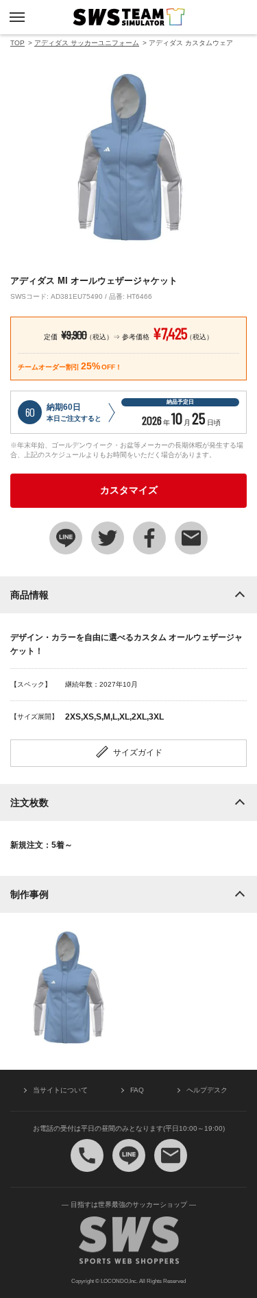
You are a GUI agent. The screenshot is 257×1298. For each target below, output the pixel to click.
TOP (17, 43)
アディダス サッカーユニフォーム (86, 43)
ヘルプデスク (207, 1090)
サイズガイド (137, 752)
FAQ (137, 1090)
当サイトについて (60, 1090)
